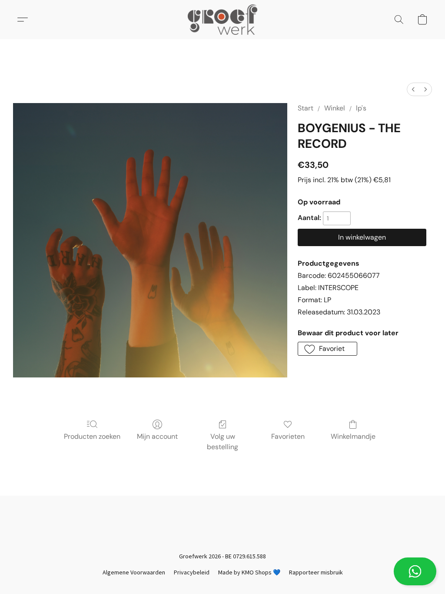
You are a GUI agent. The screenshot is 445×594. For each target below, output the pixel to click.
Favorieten (288, 436)
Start (305, 108)
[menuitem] (413, 89)
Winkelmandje (353, 436)
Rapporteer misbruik (316, 572)
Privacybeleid (191, 572)
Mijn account (157, 436)
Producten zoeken (92, 436)
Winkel (334, 108)
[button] (415, 571)
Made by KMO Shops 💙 (249, 572)
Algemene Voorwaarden (134, 572)
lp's (361, 108)
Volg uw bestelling (222, 441)
